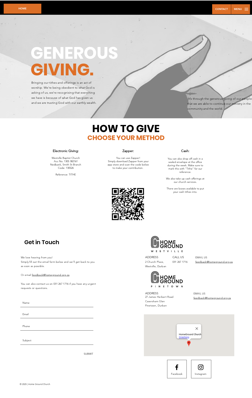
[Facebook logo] (176, 367)
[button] (221, 9)
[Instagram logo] (200, 367)
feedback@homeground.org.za (50, 275)
